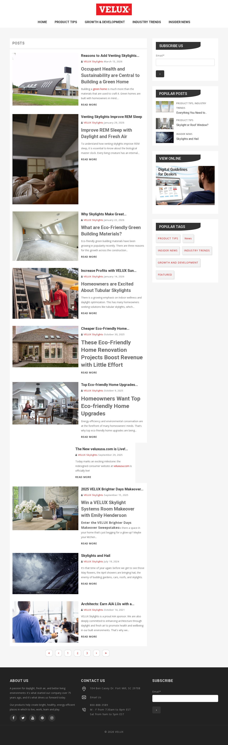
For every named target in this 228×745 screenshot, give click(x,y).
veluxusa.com (121, 466)
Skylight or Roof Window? (192, 125)
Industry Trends (147, 22)
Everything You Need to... (191, 112)
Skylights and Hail (95, 555)
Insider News (179, 22)
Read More (89, 104)
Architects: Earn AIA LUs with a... (107, 604)
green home (100, 89)
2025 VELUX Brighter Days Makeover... (112, 489)
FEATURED (165, 274)
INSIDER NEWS (184, 134)
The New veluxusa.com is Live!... (101, 449)
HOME (42, 22)
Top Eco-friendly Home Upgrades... (109, 385)
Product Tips (66, 22)
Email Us (95, 697)
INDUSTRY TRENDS (197, 250)
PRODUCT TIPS (184, 103)
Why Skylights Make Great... (103, 214)
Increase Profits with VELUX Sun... (108, 270)
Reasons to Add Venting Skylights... (110, 55)
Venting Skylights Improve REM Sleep (111, 117)
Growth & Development (105, 22)
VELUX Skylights (93, 61)
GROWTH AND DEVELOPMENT (178, 262)
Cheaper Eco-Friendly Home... (105, 328)
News (188, 238)
